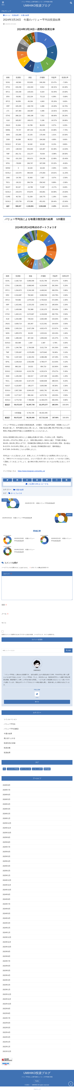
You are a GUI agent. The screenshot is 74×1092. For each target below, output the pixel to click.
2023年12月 (7, 937)
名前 (4, 605)
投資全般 (7, 748)
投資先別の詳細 (9, 743)
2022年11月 (7, 999)
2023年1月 (6, 989)
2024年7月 (6, 904)
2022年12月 (7, 994)
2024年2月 (6, 928)
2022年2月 (6, 1042)
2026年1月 (6, 818)
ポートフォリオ (16, 493)
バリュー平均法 (9, 724)
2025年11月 (7, 828)
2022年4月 (6, 1032)
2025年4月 (6, 861)
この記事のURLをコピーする (37, 484)
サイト (4, 623)
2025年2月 (6, 871)
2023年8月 (6, 956)
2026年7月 (6, 790)
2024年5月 (6, 913)
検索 (69, 650)
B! (27, 480)
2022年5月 (6, 1028)
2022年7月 (6, 1018)
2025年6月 (6, 852)
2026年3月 (6, 809)
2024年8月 (6, 899)
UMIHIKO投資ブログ (37, 5)
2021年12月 (7, 1051)
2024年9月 (6, 894)
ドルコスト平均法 (13, 769)
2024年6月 (6, 909)
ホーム (7, 15)
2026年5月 (6, 799)
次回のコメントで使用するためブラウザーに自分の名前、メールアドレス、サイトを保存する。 (28, 634)
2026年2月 (6, 814)
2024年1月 (6, 932)
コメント (7, 574)
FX (4, 769)
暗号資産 (47, 769)
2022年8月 (6, 1013)
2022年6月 (6, 1023)
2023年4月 (6, 975)
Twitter (37, 1081)
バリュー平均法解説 (11, 729)
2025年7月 (6, 847)
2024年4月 (6, 918)
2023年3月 (6, 980)
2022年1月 (6, 1047)
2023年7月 (6, 961)
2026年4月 (6, 804)
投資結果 (15, 15)
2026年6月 (6, 795)
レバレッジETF (37, 769)
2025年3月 (6, 866)
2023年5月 (6, 970)
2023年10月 (7, 947)
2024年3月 (6, 923)
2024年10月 (7, 890)
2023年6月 (6, 966)
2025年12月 (7, 823)
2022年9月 (6, 1009)
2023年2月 (6, 985)
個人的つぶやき (9, 738)
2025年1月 (6, 875)
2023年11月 (7, 942)
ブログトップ (6, 11)
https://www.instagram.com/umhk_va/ (31, 471)
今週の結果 (25, 15)
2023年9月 (6, 951)
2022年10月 (7, 1004)
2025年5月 (6, 856)
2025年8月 (6, 842)
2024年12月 (7, 880)
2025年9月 (6, 837)
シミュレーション (10, 719)
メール (5, 614)
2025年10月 (7, 833)
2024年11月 (7, 885)
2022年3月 (6, 1037)
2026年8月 (6, 785)
